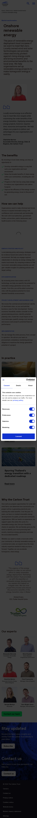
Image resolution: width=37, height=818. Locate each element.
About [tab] (30, 385)
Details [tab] (18, 385)
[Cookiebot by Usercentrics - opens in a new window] (26, 380)
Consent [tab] (7, 385)
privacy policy (18, 400)
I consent (18, 436)
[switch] (32, 415)
